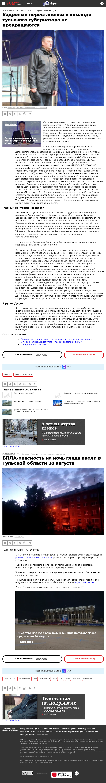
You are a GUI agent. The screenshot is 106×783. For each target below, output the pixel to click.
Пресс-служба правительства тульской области (27, 108)
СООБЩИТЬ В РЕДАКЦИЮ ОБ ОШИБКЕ (34, 735)
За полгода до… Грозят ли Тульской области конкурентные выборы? (82, 402)
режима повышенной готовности (33, 557)
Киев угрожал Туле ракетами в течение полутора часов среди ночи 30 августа (56, 634)
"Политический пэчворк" (24, 393)
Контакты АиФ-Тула (45, 732)
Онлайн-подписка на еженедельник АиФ (78, 729)
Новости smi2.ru (11, 446)
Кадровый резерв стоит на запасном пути (81, 393)
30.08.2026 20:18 (8, 454)
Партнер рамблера (42, 773)
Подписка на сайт (27, 732)
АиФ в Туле (19, 537)
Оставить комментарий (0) (84, 355)
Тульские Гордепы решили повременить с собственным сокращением (31, 411)
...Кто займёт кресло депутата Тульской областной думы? (51, 342)
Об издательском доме (29, 729)
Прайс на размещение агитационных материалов (77, 732)
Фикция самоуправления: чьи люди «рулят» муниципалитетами (55, 339)
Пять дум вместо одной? (34, 344)
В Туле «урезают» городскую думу (27, 401)
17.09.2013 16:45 (8, 11)
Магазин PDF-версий (50, 729)
